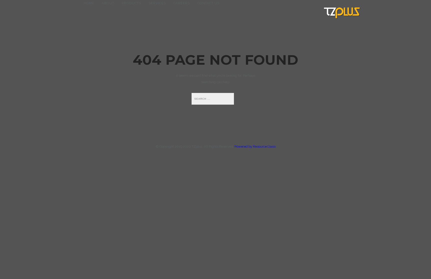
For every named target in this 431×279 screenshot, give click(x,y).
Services (157, 3)
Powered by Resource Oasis (255, 146)
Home (89, 3)
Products (131, 3)
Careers (181, 3)
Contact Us (208, 3)
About (108, 3)
